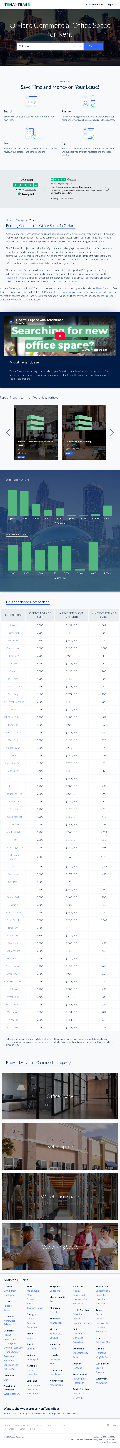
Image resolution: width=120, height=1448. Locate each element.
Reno (52, 1363)
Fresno (7, 1334)
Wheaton (13, 1019)
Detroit (54, 1312)
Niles (13, 839)
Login (110, 4)
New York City (80, 1299)
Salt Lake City (103, 1342)
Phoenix (8, 1305)
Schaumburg (13, 950)
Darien (13, 671)
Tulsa (75, 1357)
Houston (100, 1327)
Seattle (99, 1367)
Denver (8, 1379)
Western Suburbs (13, 1004)
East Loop (13, 694)
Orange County (12, 1351)
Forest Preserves (63, 291)
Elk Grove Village (13, 717)
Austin (99, 1314)
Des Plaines (13, 678)
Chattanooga (103, 1290)
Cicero (13, 663)
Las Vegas (55, 1359)
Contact (39, 1425)
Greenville (78, 1397)
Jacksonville (33, 1290)
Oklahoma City (80, 1352)
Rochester (78, 1303)
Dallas (99, 1318)
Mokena (13, 809)
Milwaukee (101, 1382)
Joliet (13, 755)
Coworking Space (60, 1247)
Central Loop (13, 648)
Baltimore (55, 1290)
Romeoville (13, 935)
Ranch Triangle (13, 912)
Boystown (13, 640)
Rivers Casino (103, 288)
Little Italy (13, 786)
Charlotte (78, 1318)
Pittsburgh (78, 1382)
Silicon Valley (11, 1369)
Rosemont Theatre (16, 277)
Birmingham (10, 1290)
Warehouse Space (60, 1196)
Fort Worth (102, 1322)
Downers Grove (13, 686)
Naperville (13, 824)
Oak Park (13, 881)
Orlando (31, 1299)
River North (13, 920)
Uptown (13, 989)
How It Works (22, 1425)
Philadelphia (79, 1378)
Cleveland (78, 1337)
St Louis (54, 1337)
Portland (77, 1367)
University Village (13, 981)
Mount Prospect (13, 816)
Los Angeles (10, 1343)
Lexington (32, 1370)
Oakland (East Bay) (13, 1347)
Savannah (32, 1327)
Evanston (13, 724)
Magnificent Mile (13, 793)
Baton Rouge (33, 1385)
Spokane (100, 1372)
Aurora (13, 625)
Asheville (77, 1314)
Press (51, 1425)
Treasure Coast (35, 1307)
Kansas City (56, 1333)
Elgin (13, 709)
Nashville (100, 1303)
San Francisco (11, 1364)
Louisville (32, 1374)
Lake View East (13, 763)
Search (93, 46)
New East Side (13, 832)
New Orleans (33, 1393)
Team (62, 1425)
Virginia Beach (103, 1357)
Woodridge (13, 1027)
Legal (22, 1428)
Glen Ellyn (13, 740)
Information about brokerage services (90, 1439)
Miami (30, 1294)
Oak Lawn (13, 874)
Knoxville (101, 1294)
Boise (30, 1337)
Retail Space (60, 1146)
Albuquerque (56, 1384)
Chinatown (13, 655)
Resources (9, 1428)
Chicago (20, 220)
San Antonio (102, 1331)
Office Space (60, 1096)
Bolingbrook (13, 632)
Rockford (13, 927)
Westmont (13, 1012)
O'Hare (13, 866)
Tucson (7, 1309)
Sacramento (10, 1356)
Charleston (78, 1393)
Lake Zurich (13, 770)
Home (9, 220)
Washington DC (12, 1393)
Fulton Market (13, 732)
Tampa (30, 1303)
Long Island (79, 1294)
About (7, 1425)
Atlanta (31, 1318)
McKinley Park (13, 801)
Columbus (78, 1342)
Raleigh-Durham (81, 1322)
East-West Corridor (13, 701)
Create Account (95, 4)
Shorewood (13, 958)
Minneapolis (56, 1322)
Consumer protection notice (109, 1440)
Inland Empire (11, 1339)
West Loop (13, 996)
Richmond (101, 1352)
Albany (76, 1290)
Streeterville (13, 973)
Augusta (31, 1322)
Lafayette (32, 1389)
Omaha (53, 1348)
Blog (32, 1428)
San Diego (9, 1360)
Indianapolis (33, 1359)
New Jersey (56, 1374)
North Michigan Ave (13, 847)
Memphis (100, 1299)
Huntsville (9, 1294)
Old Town (13, 889)
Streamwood (13, 966)
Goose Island (13, 747)
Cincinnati (78, 1333)
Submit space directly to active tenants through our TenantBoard (40, 1413)
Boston (53, 1301)
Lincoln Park (13, 778)
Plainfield (13, 904)
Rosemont (13, 943)
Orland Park (13, 897)
